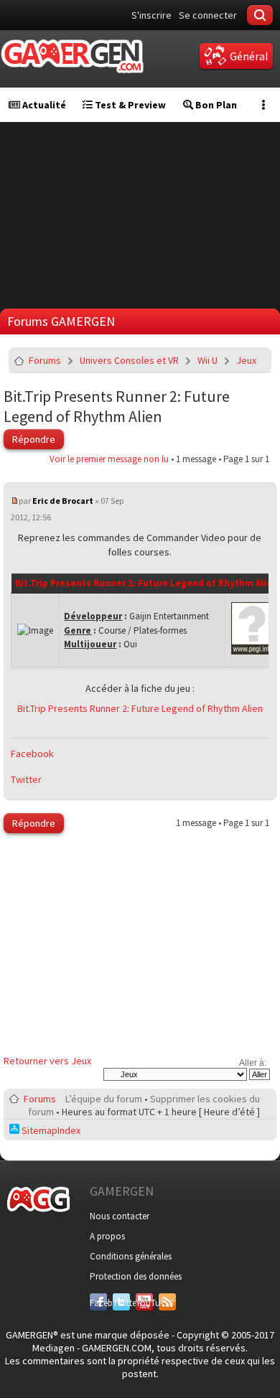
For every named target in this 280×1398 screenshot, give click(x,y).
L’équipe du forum (103, 1098)
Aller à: (252, 1063)
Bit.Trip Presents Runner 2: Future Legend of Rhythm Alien (117, 406)
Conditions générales (131, 1256)
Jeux (246, 360)
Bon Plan (215, 104)
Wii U (207, 360)
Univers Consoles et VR (129, 360)
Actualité (43, 104)
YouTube (144, 1303)
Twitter (26, 779)
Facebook (32, 753)
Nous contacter (119, 1216)
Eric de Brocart (62, 500)
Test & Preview (129, 104)
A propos (107, 1236)
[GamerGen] (72, 56)
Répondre (33, 439)
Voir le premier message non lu (109, 459)
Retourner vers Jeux (47, 1060)
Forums (45, 360)
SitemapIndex (49, 1130)
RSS (166, 1303)
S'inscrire (151, 15)
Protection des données (136, 1276)
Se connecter (208, 15)
